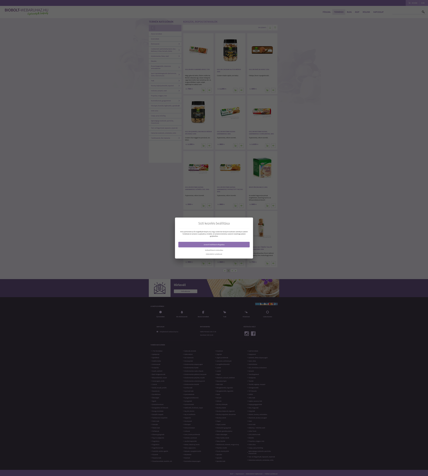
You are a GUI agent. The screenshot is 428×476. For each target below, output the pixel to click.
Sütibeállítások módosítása (214, 250)
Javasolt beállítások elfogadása (214, 245)
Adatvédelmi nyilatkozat (214, 254)
